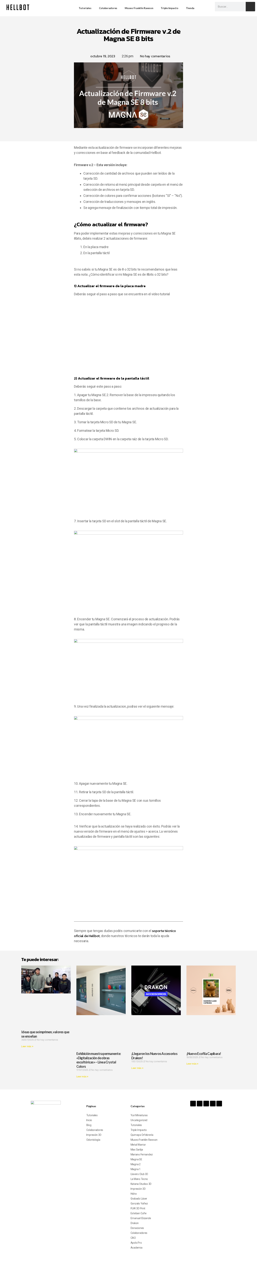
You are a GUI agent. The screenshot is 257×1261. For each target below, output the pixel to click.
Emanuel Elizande (141, 1218)
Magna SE (136, 1159)
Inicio (89, 1120)
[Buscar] (250, 6)
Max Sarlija (137, 1149)
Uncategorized (139, 1120)
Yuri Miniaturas (139, 1115)
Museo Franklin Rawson (139, 8)
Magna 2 (136, 1164)
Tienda (190, 8)
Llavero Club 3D (139, 1174)
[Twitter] (213, 1103)
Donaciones (137, 1228)
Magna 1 (136, 1169)
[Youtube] (206, 1103)
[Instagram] (199, 1103)
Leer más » (27, 1046)
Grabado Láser (139, 1198)
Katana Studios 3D (141, 1183)
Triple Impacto (169, 8)
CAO (133, 1237)
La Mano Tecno (139, 1178)
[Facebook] (193, 1103)
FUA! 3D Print (138, 1208)
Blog (88, 1125)
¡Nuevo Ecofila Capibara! (203, 1054)
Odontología (93, 1139)
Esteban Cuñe (139, 1213)
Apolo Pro (136, 1242)
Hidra (134, 1193)
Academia (136, 1247)
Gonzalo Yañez (139, 1203)
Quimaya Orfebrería (142, 1134)
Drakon (135, 1223)
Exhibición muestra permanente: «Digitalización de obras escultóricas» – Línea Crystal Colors (98, 1060)
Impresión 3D (93, 1134)
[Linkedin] (219, 1103)
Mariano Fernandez (142, 1154)
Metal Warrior (138, 1144)
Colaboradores (108, 8)
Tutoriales (85, 8)
